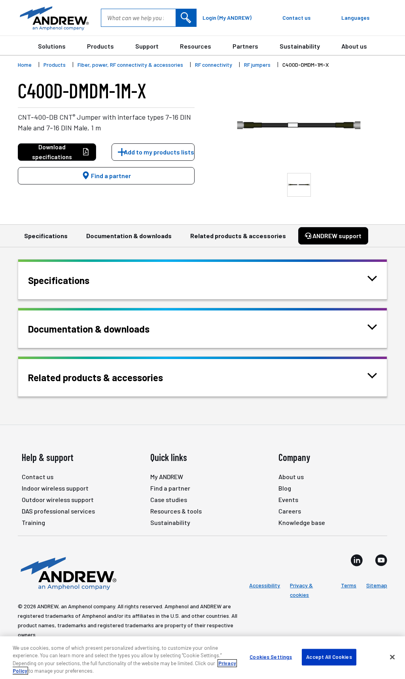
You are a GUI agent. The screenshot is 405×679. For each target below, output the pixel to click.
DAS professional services (58, 511)
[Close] (392, 657)
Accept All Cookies (329, 657)
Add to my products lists (159, 152)
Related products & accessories (238, 235)
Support (147, 46)
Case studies (168, 499)
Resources (195, 46)
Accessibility (264, 585)
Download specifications (52, 151)
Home (25, 64)
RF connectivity (213, 64)
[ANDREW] (53, 18)
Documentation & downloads (129, 235)
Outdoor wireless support (58, 499)
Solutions (52, 46)
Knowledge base (301, 522)
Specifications (46, 235)
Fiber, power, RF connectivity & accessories (130, 64)
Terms (348, 585)
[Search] (186, 17)
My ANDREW (166, 476)
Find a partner (110, 175)
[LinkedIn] (356, 560)
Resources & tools (176, 511)
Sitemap (376, 585)
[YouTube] (381, 560)
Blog (284, 488)
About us (354, 46)
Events (288, 499)
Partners (245, 46)
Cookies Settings (271, 657)
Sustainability (300, 46)
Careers (289, 511)
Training (33, 522)
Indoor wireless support (55, 488)
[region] (202, 657)
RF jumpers (257, 64)
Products (100, 46)
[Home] (67, 573)
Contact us (37, 476)
